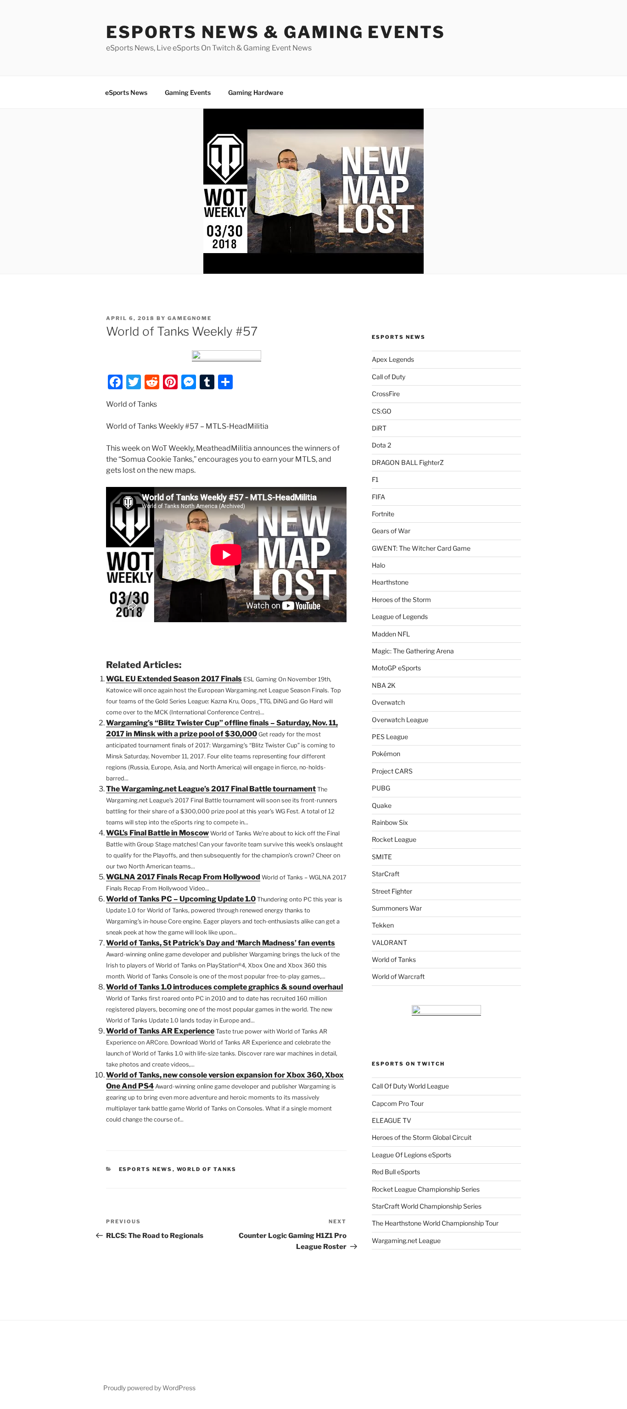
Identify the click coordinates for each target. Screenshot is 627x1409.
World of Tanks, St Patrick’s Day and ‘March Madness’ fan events (220, 943)
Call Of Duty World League (410, 1086)
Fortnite (383, 514)
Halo (378, 565)
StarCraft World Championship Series (426, 1206)
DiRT (379, 428)
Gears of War (391, 531)
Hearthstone (390, 582)
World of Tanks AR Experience (160, 1031)
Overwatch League (400, 720)
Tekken (383, 925)
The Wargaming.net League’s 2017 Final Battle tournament (211, 789)
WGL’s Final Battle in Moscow (157, 833)
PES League (390, 736)
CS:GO (382, 411)
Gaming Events (188, 92)
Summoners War (397, 908)
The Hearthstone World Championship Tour (435, 1223)
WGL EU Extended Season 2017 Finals (174, 678)
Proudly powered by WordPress (149, 1388)
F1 (375, 479)
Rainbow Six (390, 822)
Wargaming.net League (406, 1240)
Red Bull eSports (396, 1172)
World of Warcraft (398, 976)
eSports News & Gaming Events (275, 32)
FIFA (378, 497)
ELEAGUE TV (391, 1120)
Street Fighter (392, 891)
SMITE (382, 857)
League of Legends (400, 616)
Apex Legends (393, 359)
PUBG (381, 788)
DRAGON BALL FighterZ (408, 462)
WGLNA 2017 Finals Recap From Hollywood (183, 877)
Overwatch (388, 702)
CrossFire (386, 394)
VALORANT (389, 942)
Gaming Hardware (255, 92)
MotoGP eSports (396, 668)
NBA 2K (384, 685)
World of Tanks (207, 1169)
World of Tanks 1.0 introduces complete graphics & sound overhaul (224, 987)
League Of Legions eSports (411, 1155)
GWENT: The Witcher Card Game (421, 548)
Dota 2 (381, 445)
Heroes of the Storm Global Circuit (421, 1137)
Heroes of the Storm (401, 599)
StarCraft (385, 874)
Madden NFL (391, 634)
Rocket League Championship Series (426, 1189)
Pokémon (386, 753)
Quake (382, 805)
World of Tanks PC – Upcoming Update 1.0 (181, 899)
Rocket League (394, 839)
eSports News (126, 92)
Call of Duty (388, 377)
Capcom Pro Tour (398, 1103)
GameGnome (190, 318)
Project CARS (392, 771)
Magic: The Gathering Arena (413, 651)
